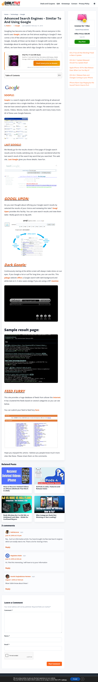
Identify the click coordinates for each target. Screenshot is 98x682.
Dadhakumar (14, 532)
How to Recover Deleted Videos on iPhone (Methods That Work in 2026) (16, 489)
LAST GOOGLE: (12, 144)
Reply (7, 547)
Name (7, 636)
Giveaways (66, 4)
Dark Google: (15, 264)
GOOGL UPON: (16, 198)
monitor (54, 281)
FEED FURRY (14, 391)
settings (64, 680)
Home (6, 14)
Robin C (8, 26)
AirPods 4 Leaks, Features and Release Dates (48, 488)
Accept (75, 679)
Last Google (13, 159)
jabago (7, 278)
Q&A (58, 4)
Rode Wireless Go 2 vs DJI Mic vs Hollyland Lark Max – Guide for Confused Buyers (16, 517)
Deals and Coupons (47, 4)
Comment (8, 610)
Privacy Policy (84, 4)
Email (6, 644)
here (37, 410)
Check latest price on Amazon (46, 63)
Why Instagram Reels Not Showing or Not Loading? (46, 516)
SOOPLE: (9, 95)
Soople (7, 100)
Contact (74, 4)
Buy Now (82, 42)
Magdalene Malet (16, 556)
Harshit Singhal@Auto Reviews (20, 576)
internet (56, 397)
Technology (14, 14)
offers (19, 278)
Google (17, 26)
